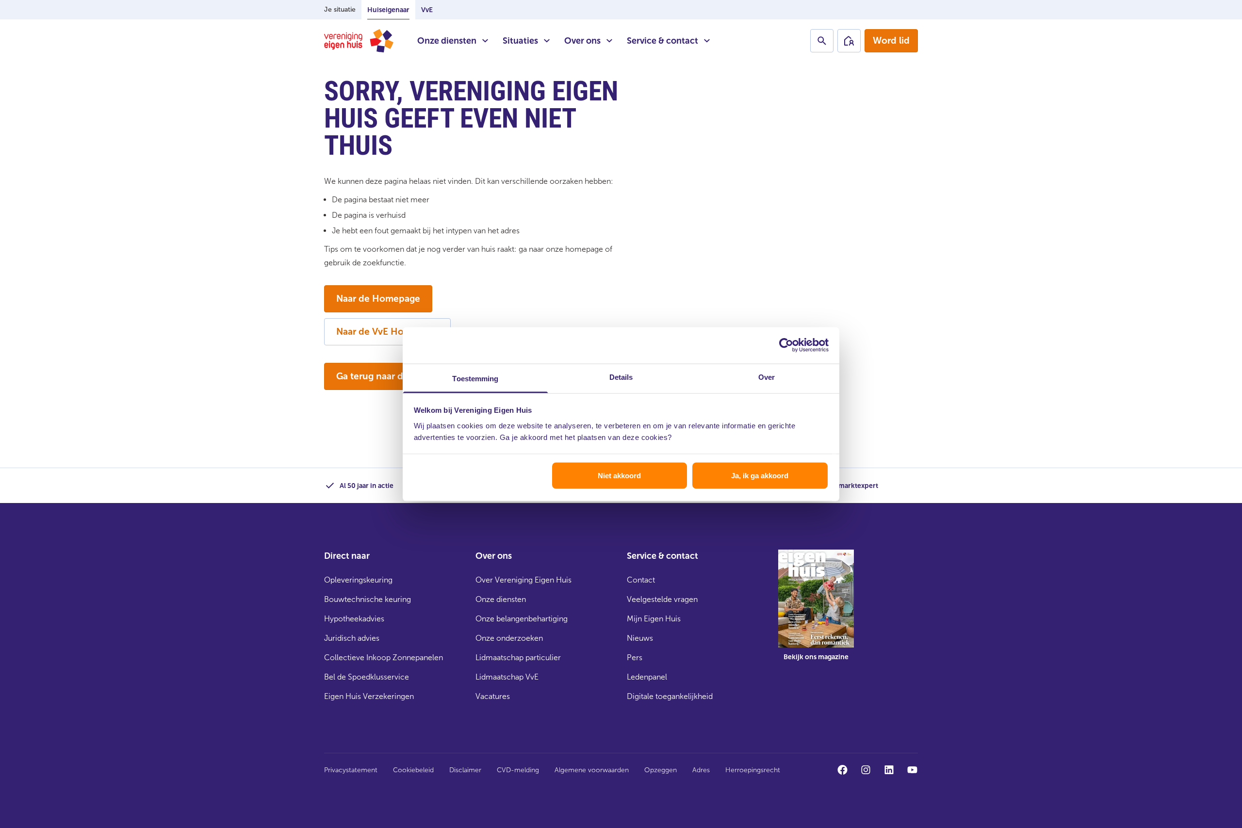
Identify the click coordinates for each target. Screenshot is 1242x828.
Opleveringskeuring (358, 579)
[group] (816, 612)
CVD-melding (518, 770)
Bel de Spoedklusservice (366, 677)
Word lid (891, 40)
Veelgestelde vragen (662, 599)
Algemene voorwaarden (592, 770)
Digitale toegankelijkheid (670, 696)
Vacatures (492, 696)
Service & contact (662, 40)
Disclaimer (465, 770)
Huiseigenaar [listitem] (388, 10)
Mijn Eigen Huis (654, 618)
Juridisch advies (351, 638)
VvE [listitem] (427, 10)
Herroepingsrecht (752, 770)
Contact (641, 579)
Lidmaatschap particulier (518, 657)
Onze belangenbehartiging (521, 618)
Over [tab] (766, 377)
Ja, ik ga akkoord (759, 475)
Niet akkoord (619, 475)
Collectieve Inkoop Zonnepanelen (383, 657)
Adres (701, 770)
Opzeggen (660, 770)
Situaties (520, 40)
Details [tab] (621, 377)
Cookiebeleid (413, 770)
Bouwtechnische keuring (367, 599)
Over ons (582, 40)
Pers (634, 657)
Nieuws (640, 638)
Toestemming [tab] (475, 378)
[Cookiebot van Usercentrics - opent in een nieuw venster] (786, 345)
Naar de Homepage (378, 298)
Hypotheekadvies (354, 618)
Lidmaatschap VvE (507, 677)
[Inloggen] (849, 40)
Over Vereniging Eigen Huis (523, 579)
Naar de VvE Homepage (387, 331)
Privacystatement (350, 770)
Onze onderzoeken (509, 638)
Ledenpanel (647, 677)
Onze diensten (446, 40)
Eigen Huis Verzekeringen (369, 696)
